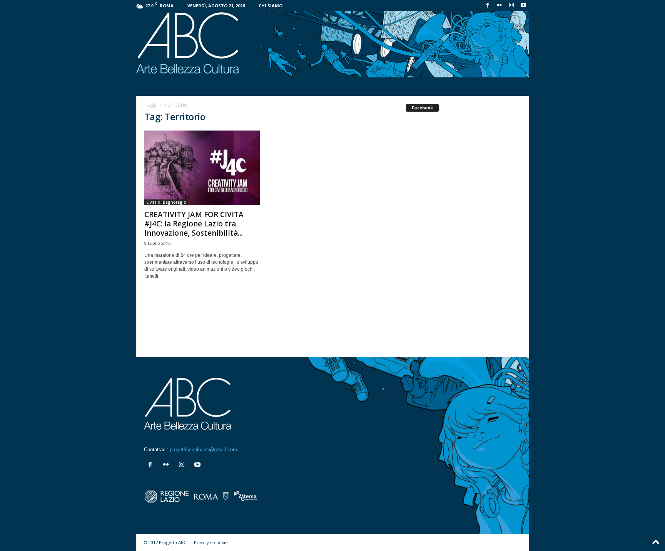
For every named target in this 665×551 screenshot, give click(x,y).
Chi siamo (270, 5)
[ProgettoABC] (332, 44)
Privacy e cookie (211, 542)
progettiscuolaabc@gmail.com (203, 449)
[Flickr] (499, 5)
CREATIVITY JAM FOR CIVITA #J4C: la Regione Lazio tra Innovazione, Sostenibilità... (194, 223)
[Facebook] (487, 5)
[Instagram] (511, 5)
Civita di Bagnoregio (166, 202)
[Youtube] (523, 5)
